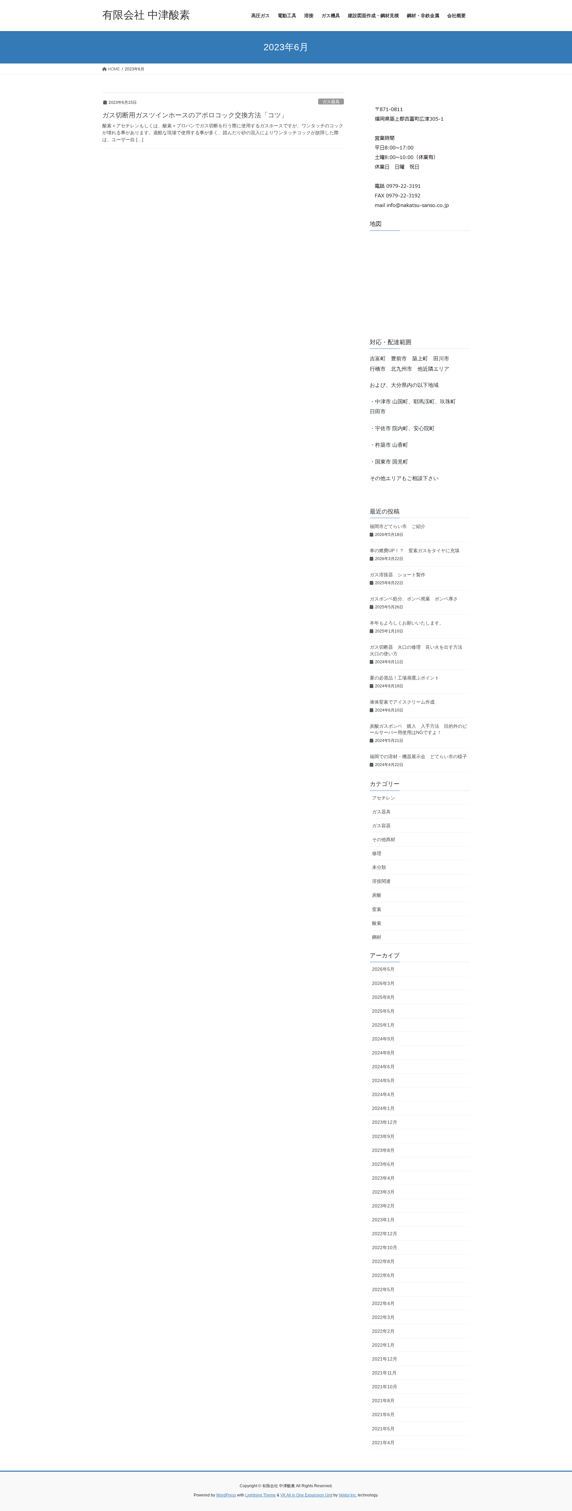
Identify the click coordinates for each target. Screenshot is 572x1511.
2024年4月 (383, 1094)
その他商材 (383, 839)
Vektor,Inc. (348, 1495)
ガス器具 (331, 101)
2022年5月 (383, 1289)
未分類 (379, 867)
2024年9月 (383, 1038)
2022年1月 (383, 1345)
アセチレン (383, 797)
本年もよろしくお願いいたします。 (407, 623)
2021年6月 (383, 1414)
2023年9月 (383, 1136)
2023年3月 (383, 1192)
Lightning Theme (260, 1495)
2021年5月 (383, 1428)
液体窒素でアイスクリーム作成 (404, 702)
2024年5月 (383, 1080)
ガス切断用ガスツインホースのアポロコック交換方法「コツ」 (195, 115)
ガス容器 (381, 825)
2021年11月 (384, 1372)
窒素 (376, 909)
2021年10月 (384, 1386)
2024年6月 (383, 1066)
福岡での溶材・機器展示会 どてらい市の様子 (421, 756)
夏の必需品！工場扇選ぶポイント (404, 677)
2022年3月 (383, 1317)
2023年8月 (383, 1150)
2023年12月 (384, 1122)
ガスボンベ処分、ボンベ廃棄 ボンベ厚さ (418, 598)
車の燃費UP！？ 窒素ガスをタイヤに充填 (414, 550)
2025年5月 (383, 1011)
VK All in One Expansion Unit (306, 1495)
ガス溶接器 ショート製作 (397, 574)
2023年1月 (383, 1219)
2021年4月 (383, 1442)
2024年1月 (383, 1108)
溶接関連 (381, 881)
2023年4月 (383, 1178)
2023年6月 (383, 1164)
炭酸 (376, 895)
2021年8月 (383, 1400)
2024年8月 (383, 1052)
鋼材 (376, 937)
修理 (376, 853)
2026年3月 (383, 983)
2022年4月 (383, 1303)
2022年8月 (383, 1261)
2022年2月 (383, 1331)
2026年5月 (383, 969)
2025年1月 (383, 1025)
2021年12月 (384, 1359)
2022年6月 (383, 1275)
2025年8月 (383, 997)
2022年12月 (384, 1233)
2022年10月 (384, 1247)
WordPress (226, 1495)
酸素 (376, 923)
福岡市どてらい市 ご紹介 (400, 526)
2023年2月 (383, 1205)
